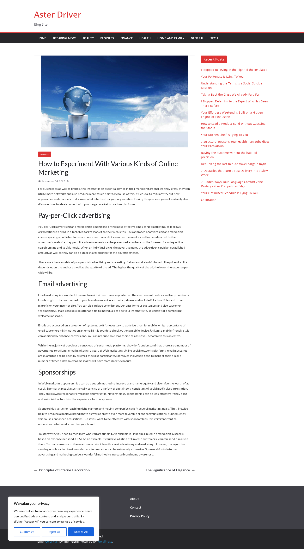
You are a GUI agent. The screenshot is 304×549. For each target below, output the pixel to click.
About (134, 499)
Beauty (88, 38)
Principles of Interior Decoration (64, 470)
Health (145, 38)
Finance (127, 38)
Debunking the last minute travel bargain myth (233, 164)
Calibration (208, 200)
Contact (135, 507)
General (197, 38)
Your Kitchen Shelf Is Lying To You (224, 135)
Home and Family (170, 38)
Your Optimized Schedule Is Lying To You (229, 193)
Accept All (81, 532)
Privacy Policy (140, 516)
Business (107, 38)
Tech (214, 38)
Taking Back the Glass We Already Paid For (230, 94)
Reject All (54, 532)
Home (41, 38)
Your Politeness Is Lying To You (222, 76)
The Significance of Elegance (168, 470)
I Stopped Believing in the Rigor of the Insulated (234, 70)
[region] (53, 519)
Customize (27, 532)
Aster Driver (57, 14)
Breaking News (64, 38)
